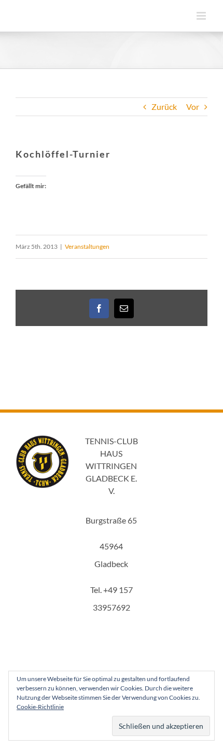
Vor (192, 106)
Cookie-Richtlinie (40, 707)
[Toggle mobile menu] (202, 15)
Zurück (164, 106)
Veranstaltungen (87, 246)
